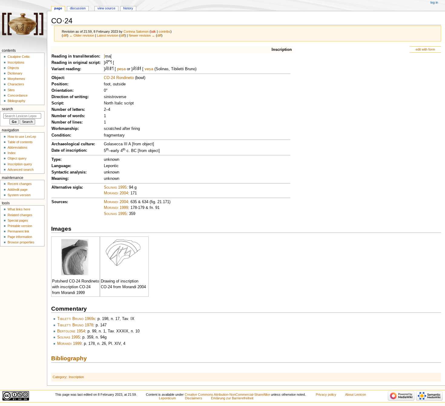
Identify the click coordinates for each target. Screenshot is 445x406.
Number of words (67, 116)
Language (60, 166)
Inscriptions (16, 62)
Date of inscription (68, 150)
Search (7, 109)
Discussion (78, 8)
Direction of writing (69, 97)
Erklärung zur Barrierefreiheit (232, 398)
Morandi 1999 (116, 208)
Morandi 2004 (116, 193)
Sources (59, 202)
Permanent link (18, 231)
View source (106, 8)
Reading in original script (75, 63)
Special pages (18, 220)
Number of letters (67, 109)
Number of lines (66, 122)
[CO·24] (123, 252)
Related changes (20, 215)
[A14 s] (106, 63)
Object (57, 78)
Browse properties (21, 242)
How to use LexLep (22, 136)
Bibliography (69, 358)
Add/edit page (18, 189)
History (128, 8)
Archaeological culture (72, 144)
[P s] (112, 69)
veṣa (149, 69)
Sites (11, 90)
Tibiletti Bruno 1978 (75, 325)
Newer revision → (142, 35)
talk (153, 31)
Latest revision (107, 35)
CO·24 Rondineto (119, 78)
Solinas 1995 (115, 187)
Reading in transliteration (75, 56)
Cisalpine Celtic (19, 56)
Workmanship (64, 129)
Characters (16, 84)
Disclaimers (193, 398)
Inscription (282, 50)
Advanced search (21, 169)
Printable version (20, 226)
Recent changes (20, 184)
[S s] (108, 69)
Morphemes (16, 79)
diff (65, 35)
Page (58, 8)
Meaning (59, 179)
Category (59, 377)
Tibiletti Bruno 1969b (76, 319)
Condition (60, 135)
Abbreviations (18, 147)
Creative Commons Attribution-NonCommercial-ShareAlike (227, 394)
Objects (13, 68)
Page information (20, 237)
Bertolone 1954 (71, 331)
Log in (434, 2)
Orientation (61, 90)
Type (55, 159)
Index (12, 153)
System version (19, 195)
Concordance (18, 95)
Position (59, 84)
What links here (19, 209)
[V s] (140, 69)
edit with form (425, 49)
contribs (164, 31)
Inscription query (20, 164)
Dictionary (15, 73)
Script (57, 103)
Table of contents (20, 142)
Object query (17, 158)
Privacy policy (326, 394)
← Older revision (81, 35)
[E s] (110, 69)
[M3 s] (110, 63)
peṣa (121, 69)
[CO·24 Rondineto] (74, 257)
